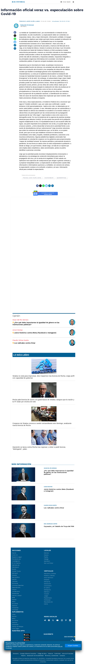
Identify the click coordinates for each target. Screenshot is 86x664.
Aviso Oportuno (48, 577)
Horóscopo (47, 600)
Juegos (46, 595)
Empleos (46, 579)
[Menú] (73, 2)
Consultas (15, 609)
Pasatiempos (48, 598)
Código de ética (42, 653)
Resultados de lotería (48, 603)
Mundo (14, 569)
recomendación (49, 177)
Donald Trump (16, 571)
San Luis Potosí (48, 563)
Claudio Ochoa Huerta (21, 340)
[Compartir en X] (15, 35)
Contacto (62, 655)
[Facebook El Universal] (49, 620)
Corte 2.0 (15, 555)
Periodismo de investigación (16, 560)
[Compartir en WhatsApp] (15, 39)
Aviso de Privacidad (67, 653)
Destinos (14, 605)
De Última (15, 620)
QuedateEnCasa (61, 177)
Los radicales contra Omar (24, 343)
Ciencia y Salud (16, 595)
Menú (13, 601)
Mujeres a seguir (17, 557)
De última (15, 603)
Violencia (50, 653)
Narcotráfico (16, 577)
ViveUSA (46, 593)
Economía (15, 583)
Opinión (16, 315)
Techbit (14, 599)
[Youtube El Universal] (57, 620)
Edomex (46, 553)
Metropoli (15, 573)
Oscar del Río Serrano (20, 320)
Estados (14, 575)
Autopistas (15, 607)
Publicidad (57, 653)
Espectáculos (16, 587)
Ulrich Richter (18, 330)
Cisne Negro (15, 628)
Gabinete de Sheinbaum (15, 566)
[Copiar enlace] (15, 45)
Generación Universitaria (47, 584)
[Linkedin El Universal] (70, 620)
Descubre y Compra (50, 573)
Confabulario (16, 591)
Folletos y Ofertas (49, 575)
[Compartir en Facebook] (15, 32)
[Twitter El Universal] (53, 620)
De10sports (47, 589)
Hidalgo (46, 559)
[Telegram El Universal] (45, 620)
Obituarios (47, 581)
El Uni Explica (16, 563)
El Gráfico (47, 587)
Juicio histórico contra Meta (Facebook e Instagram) (35, 333)
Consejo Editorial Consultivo (28, 653)
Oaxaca (46, 555)
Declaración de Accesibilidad (35, 655)
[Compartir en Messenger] (15, 42)
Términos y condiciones (51, 655)
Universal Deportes (18, 585)
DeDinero (47, 591)
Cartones (14, 581)
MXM (13, 597)
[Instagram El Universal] (62, 620)
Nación (14, 553)
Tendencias (15, 593)
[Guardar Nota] (15, 48)
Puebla (46, 557)
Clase (13, 614)
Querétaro (47, 561)
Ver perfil (23, 26)
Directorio (16, 653)
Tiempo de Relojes (17, 626)
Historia (23, 655)
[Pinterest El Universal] (66, 620)
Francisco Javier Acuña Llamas (29, 21)
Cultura (14, 589)
